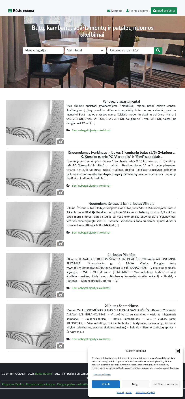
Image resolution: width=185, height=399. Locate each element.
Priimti (106, 384)
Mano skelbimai (139, 10)
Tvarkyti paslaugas (102, 375)
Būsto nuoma (23, 11)
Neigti (135, 384)
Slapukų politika (124, 392)
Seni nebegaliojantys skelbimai (91, 130)
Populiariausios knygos (40, 384)
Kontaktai (116, 10)
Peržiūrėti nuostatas (165, 384)
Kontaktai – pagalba (145, 392)
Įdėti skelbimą (166, 10)
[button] (178, 351)
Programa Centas (13, 384)
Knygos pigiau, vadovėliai (73, 384)
